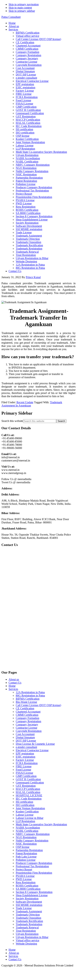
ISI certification (24, 801)
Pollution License (25, 859)
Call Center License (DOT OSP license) (38, 705)
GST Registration (26, 785)
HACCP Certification (28, 788)
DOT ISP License (26, 740)
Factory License (25, 759)
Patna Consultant (11, 16)
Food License (23, 769)
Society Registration (27, 898)
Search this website (12, 420)
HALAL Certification (28, 792)
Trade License (24, 908)
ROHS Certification (27, 885)
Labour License (24, 814)
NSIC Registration (26, 843)
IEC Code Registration (29, 798)
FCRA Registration (27, 763)
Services (13, 689)
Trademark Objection (28, 914)
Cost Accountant (25, 734)
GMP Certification (26, 776)
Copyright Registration (29, 730)
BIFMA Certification (27, 698)
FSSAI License (24, 772)
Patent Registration (26, 853)
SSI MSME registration (29, 904)
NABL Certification (27, 830)
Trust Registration (26, 930)
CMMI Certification (27, 714)
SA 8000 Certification (28, 888)
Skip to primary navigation (24, 4)
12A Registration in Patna (30, 692)
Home (12, 685)
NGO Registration (26, 837)
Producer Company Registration (34, 863)
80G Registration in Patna (30, 695)
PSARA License (25, 875)
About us (14, 679)
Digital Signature (25, 737)
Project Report (24, 869)
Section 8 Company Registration (34, 892)
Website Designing (26, 943)
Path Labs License (26, 856)
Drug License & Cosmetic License (35, 743)
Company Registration (28, 721)
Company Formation (27, 718)
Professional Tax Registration (32, 866)
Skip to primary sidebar (22, 10)
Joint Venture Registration (30, 808)
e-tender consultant (26, 747)
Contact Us (15, 682)
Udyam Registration (27, 933)
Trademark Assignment (29, 911)
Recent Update (24, 402)
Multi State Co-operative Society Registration (41, 824)
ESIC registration (25, 756)
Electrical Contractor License (32, 750)
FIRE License (24, 766)
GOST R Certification (28, 779)
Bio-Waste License (26, 701)
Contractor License (26, 727)
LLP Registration (25, 821)
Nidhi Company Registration (32, 840)
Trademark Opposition (28, 917)
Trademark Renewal (27, 927)
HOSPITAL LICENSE (29, 795)
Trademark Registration (29, 924)
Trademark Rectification (29, 921)
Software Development (29, 901)
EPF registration (25, 753)
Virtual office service (27, 940)
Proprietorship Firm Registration (34, 872)
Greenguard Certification (30, 782)
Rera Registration (25, 882)
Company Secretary (27, 724)
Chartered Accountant (28, 711)
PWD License (24, 879)
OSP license (22, 846)
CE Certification (25, 708)
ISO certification (25, 805)
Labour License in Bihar (29, 817)
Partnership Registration (29, 850)
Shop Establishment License (32, 895)
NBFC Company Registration (33, 834)
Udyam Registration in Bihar (32, 937)
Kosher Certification (27, 811)
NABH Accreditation (28, 827)
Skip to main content (20, 7)
